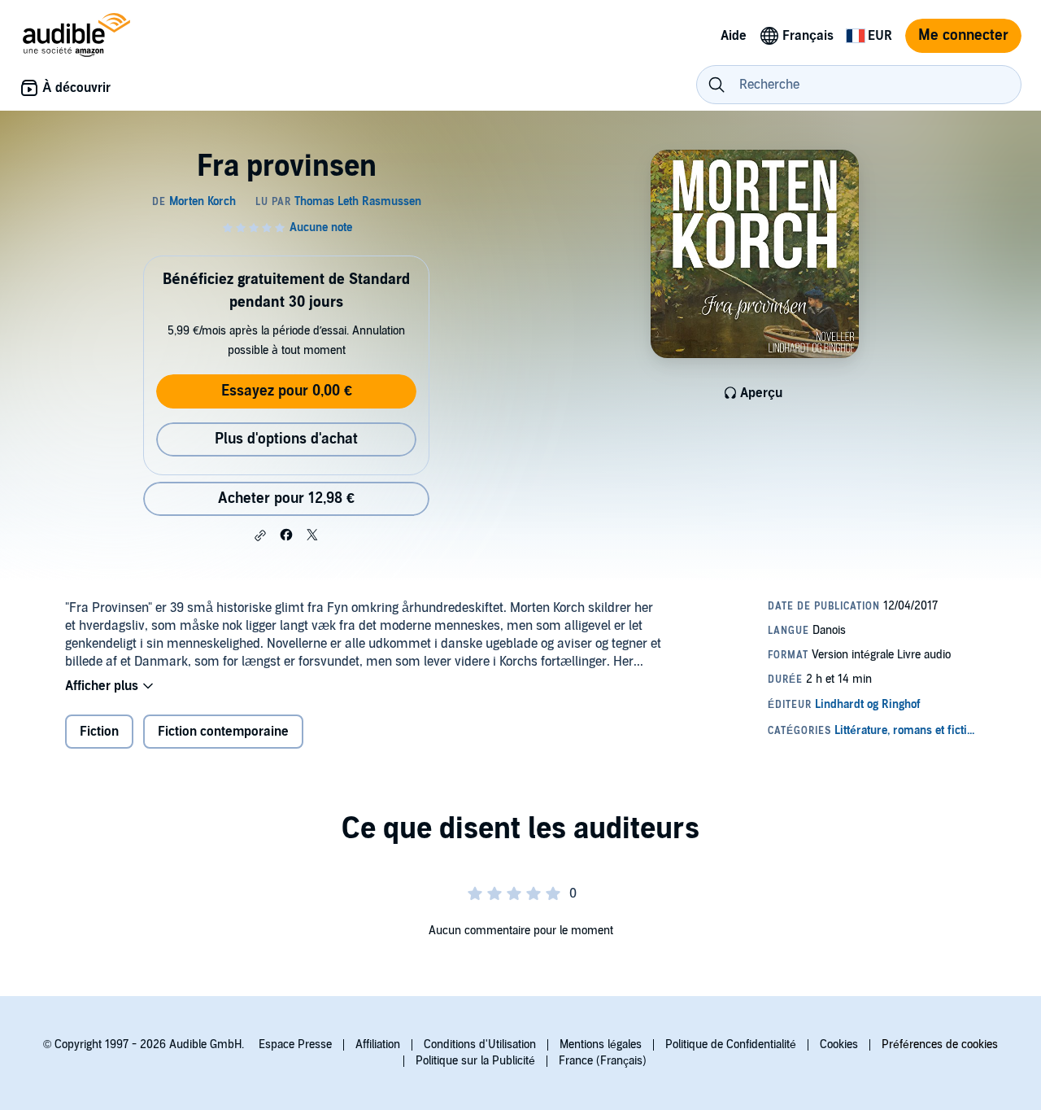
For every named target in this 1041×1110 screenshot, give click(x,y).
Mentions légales (601, 1044)
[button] (260, 535)
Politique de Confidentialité (730, 1044)
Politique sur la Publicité (475, 1061)
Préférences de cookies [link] (940, 1044)
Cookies (839, 1044)
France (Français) (603, 1061)
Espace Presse (295, 1044)
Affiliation (377, 1044)
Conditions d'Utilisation (480, 1044)
